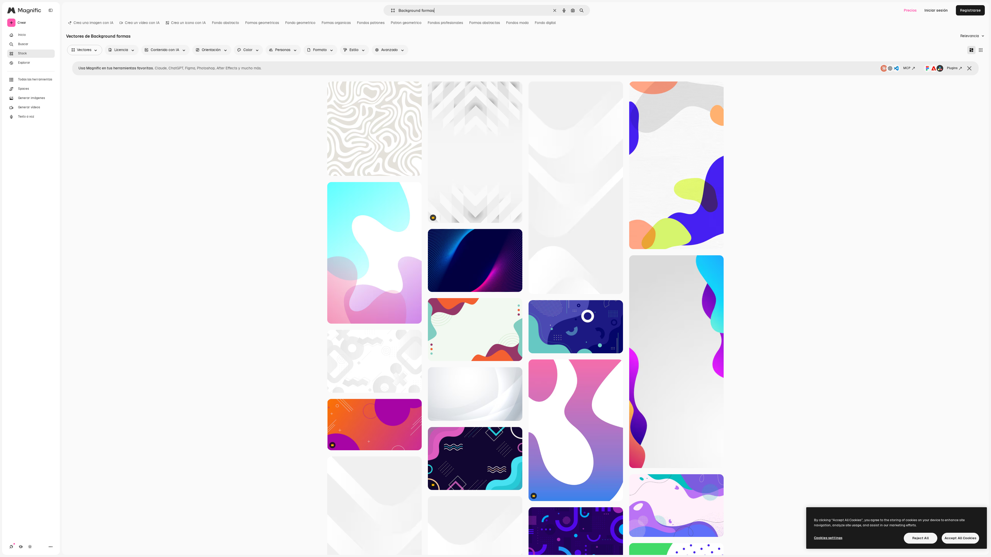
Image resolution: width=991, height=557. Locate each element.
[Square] (981, 50)
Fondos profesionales (445, 22)
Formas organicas (336, 22)
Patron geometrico (406, 22)
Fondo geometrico (300, 22)
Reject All (920, 538)
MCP (906, 68)
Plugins (952, 68)
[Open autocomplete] (391, 10)
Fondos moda (517, 22)
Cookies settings (828, 538)
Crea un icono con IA (188, 22)
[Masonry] (971, 50)
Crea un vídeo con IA (142, 22)
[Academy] (21, 547)
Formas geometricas (262, 22)
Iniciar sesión (936, 10)
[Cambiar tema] (30, 547)
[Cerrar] (969, 68)
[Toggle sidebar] (50, 10)
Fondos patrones (371, 22)
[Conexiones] (11, 547)
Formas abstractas (484, 22)
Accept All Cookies (960, 538)
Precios (910, 10)
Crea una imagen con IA (93, 22)
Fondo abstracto (225, 22)
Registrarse (970, 10)
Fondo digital (545, 22)
